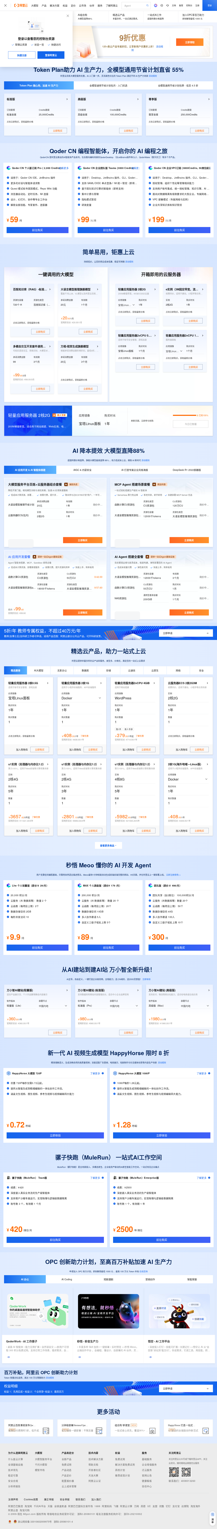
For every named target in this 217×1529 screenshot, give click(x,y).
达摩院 (185, 1506)
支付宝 (176, 1506)
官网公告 (147, 1475)
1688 (97, 1506)
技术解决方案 (95, 1459)
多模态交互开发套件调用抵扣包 (30, 346)
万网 (136, 1506)
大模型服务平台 (43, 1459)
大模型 (34, 5)
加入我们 (96, 1499)
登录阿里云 (51, 55)
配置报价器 (68, 1480)
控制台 (189, 5)
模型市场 (40, 1470)
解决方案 (54, 5)
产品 (44, 5)
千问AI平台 (40, 1506)
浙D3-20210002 (133, 1514)
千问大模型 (41, 1464)
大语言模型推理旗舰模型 (76, 289)
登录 (210, 5)
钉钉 (168, 1506)
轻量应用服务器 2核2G (132, 289)
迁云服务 (147, 1470)
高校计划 (120, 1470)
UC (149, 1506)
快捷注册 (22, 55)
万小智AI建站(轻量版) (20, 990)
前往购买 (37, 230)
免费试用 (67, 1464)
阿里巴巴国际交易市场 (80, 1506)
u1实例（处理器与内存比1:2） (26, 764)
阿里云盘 (13, 1510)
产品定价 (67, 1475)
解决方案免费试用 (125, 1464)
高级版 (82, 99)
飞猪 (115, 1506)
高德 (143, 1506)
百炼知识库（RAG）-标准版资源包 (30, 289)
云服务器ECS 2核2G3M (182, 683)
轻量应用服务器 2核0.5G (23, 683)
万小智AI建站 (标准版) (91, 990)
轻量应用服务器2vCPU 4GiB (132, 683)
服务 (100, 5)
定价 (73, 5)
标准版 (11, 99)
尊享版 (153, 99)
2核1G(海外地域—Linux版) (184, 764)
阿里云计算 (126, 1506)
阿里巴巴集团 (15, 1506)
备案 (181, 5)
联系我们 (80, 1499)
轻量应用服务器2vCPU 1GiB (183, 335)
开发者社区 (94, 1470)
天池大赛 (93, 1475)
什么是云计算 (15, 1459)
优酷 (161, 1506)
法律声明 (13, 1499)
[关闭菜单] (5, 5)
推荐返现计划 (122, 1475)
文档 (174, 5)
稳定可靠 (13, 1475)
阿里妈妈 (107, 1506)
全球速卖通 (60, 1506)
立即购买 (83, 540)
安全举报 (65, 1499)
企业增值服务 (149, 1464)
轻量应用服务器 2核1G (75, 683)
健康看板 (147, 1480)
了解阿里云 (112, 5)
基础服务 (147, 1459)
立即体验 (146, 979)
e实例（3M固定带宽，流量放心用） (183, 289)
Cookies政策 (31, 1499)
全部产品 (67, 1459)
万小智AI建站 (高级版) (162, 990)
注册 (197, 5)
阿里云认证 (94, 1480)
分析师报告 (14, 1486)
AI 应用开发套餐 (19, 557)
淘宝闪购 (24, 1510)
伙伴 (92, 5)
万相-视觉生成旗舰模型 (75, 346)
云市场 (82, 5)
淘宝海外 (195, 1506)
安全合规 (13, 1480)
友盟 (155, 1506)
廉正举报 (49, 1499)
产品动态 (67, 1470)
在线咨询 (144, 1271)
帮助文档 (93, 1464)
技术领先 (13, 1470)
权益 (65, 5)
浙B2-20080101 (86, 1514)
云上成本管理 (69, 1486)
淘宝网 (28, 1506)
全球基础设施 (15, 1464)
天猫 (50, 1506)
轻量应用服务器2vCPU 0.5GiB (135, 335)
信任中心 (147, 1486)
